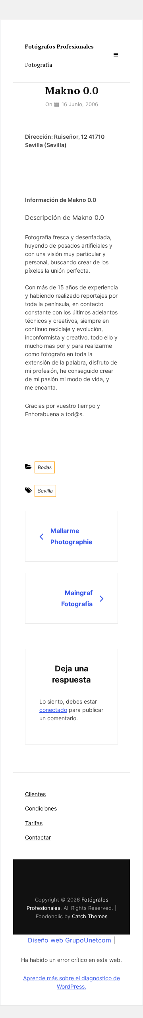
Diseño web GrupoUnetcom (69, 940)
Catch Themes (90, 916)
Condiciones (41, 808)
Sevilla (45, 491)
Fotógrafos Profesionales (59, 46)
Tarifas (34, 823)
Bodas (45, 467)
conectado (53, 709)
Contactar (38, 837)
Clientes (35, 794)
